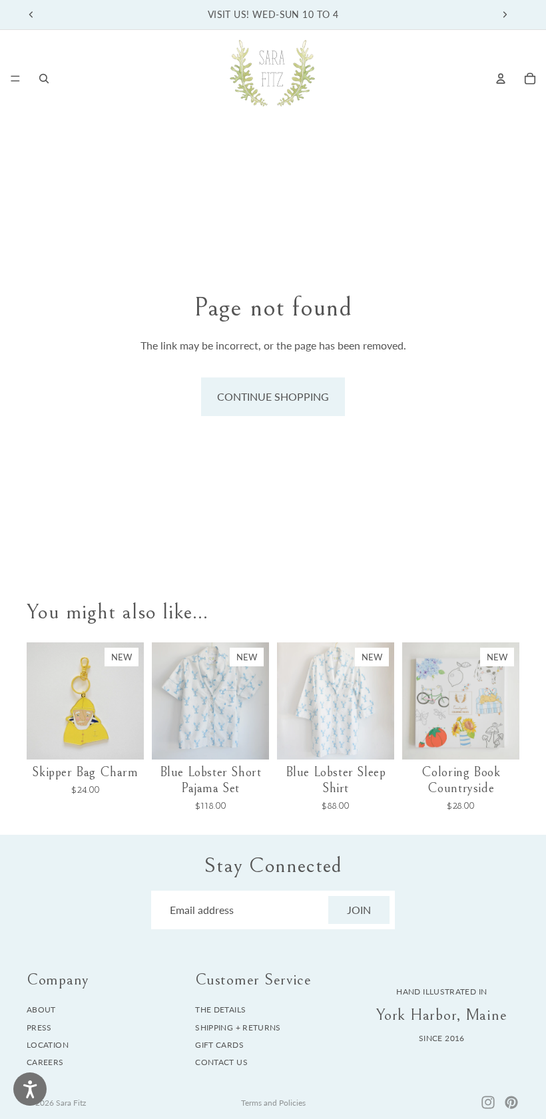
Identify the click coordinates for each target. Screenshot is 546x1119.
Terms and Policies (273, 1103)
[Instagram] (488, 1102)
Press (39, 1027)
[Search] (44, 78)
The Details (220, 1009)
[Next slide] (504, 14)
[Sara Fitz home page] (272, 78)
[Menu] (15, 78)
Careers (45, 1062)
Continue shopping (273, 396)
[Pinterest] (511, 1102)
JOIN (359, 909)
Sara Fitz (71, 1103)
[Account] (500, 78)
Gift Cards (219, 1045)
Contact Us (221, 1062)
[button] (121, 657)
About (41, 1009)
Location (48, 1045)
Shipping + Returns (237, 1027)
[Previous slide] (31, 14)
